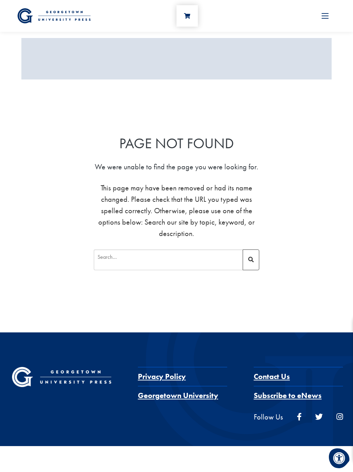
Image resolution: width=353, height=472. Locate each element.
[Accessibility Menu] (339, 458)
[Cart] (187, 16)
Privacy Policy (162, 376)
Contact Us (272, 376)
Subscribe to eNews (288, 395)
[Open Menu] (325, 15)
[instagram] (339, 417)
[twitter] (319, 417)
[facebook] (299, 417)
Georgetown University (178, 395)
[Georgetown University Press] (54, 15)
